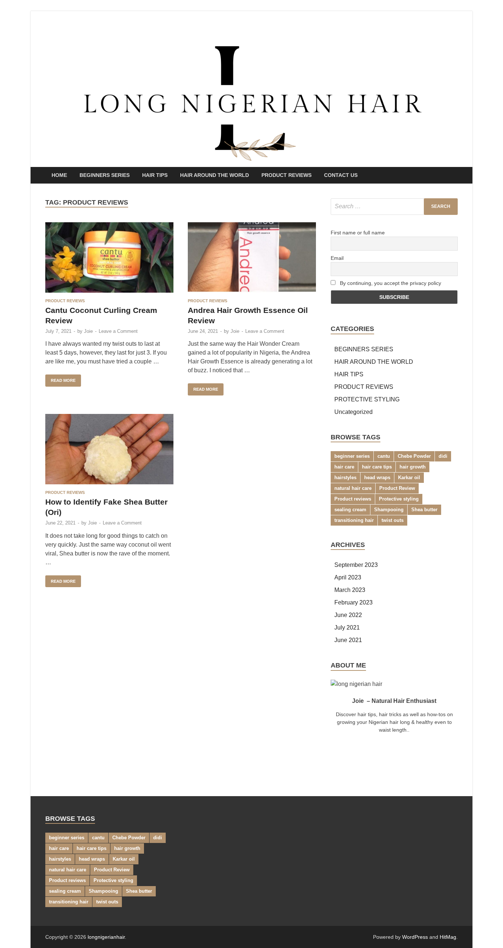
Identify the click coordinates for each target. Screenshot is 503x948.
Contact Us (341, 175)
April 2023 (347, 577)
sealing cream (350, 509)
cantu (383, 456)
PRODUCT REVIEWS (286, 175)
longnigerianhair (106, 937)
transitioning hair (354, 520)
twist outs (392, 520)
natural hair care (353, 488)
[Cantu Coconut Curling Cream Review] (109, 257)
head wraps (377, 477)
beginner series (352, 456)
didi (443, 456)
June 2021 (348, 640)
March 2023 (349, 590)
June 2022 (348, 615)
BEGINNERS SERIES (105, 175)
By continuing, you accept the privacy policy (389, 283)
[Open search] (454, 175)
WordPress (415, 937)
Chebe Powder (414, 456)
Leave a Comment (118, 331)
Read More (60, 378)
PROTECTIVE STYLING (367, 399)
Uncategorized (353, 412)
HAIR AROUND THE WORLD (214, 175)
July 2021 (347, 627)
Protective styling (399, 499)
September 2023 (356, 565)
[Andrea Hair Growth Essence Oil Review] (252, 257)
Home (59, 175)
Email (337, 258)
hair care (344, 467)
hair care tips (377, 467)
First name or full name (358, 233)
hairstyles (345, 477)
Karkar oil (409, 477)
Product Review (397, 488)
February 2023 (353, 602)
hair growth (413, 467)
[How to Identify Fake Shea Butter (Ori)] (109, 449)
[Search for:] (394, 206)
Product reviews (352, 499)
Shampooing (389, 509)
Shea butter (424, 509)
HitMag (448, 937)
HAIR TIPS (155, 175)
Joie (88, 331)
